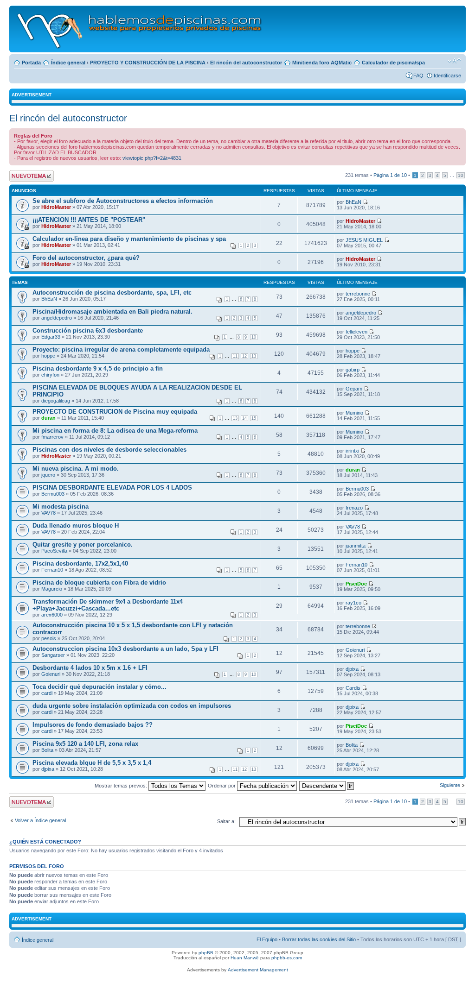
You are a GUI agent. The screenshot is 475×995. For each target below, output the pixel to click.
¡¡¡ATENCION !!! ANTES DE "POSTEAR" (88, 219)
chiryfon (50, 375)
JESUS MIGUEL (364, 240)
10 (460, 175)
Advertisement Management (258, 969)
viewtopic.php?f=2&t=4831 (151, 158)
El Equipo (267, 939)
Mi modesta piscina (60, 506)
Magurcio (51, 589)
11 (235, 356)
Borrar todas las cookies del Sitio (319, 939)
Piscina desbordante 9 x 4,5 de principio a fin (97, 368)
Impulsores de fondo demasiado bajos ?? (92, 724)
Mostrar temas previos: (121, 785)
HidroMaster (56, 207)
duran (48, 418)
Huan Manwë (245, 957)
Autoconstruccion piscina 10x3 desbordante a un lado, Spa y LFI (125, 648)
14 (244, 418)
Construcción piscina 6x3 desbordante (87, 330)
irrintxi (352, 450)
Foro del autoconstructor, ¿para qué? (86, 257)
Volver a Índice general (40, 820)
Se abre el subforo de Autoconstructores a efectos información (122, 200)
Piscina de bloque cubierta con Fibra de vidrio (99, 582)
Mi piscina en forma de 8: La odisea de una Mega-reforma (115, 430)
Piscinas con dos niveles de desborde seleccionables (109, 449)
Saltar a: (226, 821)
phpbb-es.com (286, 957)
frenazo (354, 507)
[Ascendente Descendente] (327, 785)
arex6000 (52, 614)
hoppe (48, 356)
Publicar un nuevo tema (29, 175)
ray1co (353, 602)
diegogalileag (55, 400)
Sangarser (53, 655)
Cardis (353, 688)
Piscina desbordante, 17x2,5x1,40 (80, 563)
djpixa (352, 669)
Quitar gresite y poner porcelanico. (82, 544)
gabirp (352, 369)
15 (253, 418)
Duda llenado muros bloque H (75, 525)
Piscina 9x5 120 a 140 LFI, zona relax (85, 743)
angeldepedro (56, 318)
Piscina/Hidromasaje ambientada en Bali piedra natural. (112, 311)
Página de (390, 175)
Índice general (68, 62)
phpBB (206, 952)
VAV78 (48, 513)
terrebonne (358, 293)
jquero (48, 475)
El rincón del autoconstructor (246, 62)
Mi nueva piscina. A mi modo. (75, 468)
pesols (48, 638)
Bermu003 (52, 494)
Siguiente (450, 785)
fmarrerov (52, 437)
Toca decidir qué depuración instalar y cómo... (99, 686)
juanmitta (356, 545)
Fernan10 (52, 570)
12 (244, 356)
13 (253, 356)
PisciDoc (356, 583)
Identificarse (447, 75)
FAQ (418, 75)
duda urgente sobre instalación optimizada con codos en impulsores (131, 705)
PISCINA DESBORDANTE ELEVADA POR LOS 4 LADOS (112, 487)
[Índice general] (140, 29)
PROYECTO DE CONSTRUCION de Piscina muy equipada (114, 411)
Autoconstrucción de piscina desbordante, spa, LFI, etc (112, 292)
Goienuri (355, 650)
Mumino (354, 413)
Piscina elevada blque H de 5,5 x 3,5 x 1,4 (91, 762)
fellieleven (356, 331)
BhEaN (353, 202)
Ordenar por (222, 785)
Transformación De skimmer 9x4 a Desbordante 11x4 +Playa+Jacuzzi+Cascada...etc (107, 605)
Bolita (47, 750)
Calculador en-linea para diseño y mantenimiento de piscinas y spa (129, 238)
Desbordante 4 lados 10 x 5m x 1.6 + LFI (90, 667)
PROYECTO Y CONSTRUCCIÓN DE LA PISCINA (147, 62)
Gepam (354, 388)
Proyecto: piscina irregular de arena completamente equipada (121, 349)
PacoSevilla (54, 551)
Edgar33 (50, 337)
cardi (46, 693)
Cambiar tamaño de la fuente (454, 61)
